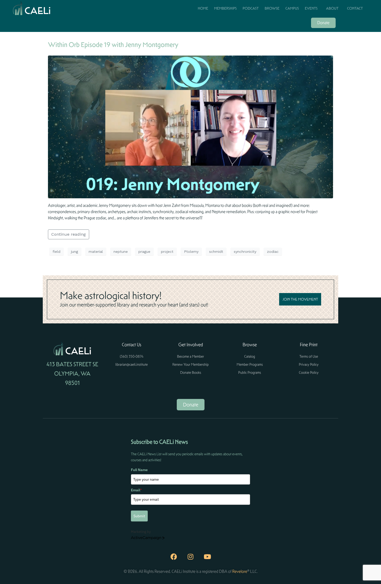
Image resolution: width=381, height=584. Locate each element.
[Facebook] (173, 556)
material (96, 251)
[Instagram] (190, 556)
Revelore (239, 571)
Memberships (225, 8)
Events (311, 8)
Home (203, 8)
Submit (139, 516)
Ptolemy (191, 251)
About (332, 8)
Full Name (139, 469)
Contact (355, 8)
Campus (292, 8)
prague (144, 251)
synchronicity (245, 251)
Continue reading (68, 234)
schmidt (216, 251)
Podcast (251, 8)
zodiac (273, 251)
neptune (121, 251)
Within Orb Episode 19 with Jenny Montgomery (113, 44)
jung (74, 251)
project (167, 251)
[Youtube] (207, 556)
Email (136, 490)
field (56, 251)
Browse (272, 8)
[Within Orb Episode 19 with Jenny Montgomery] (190, 126)
